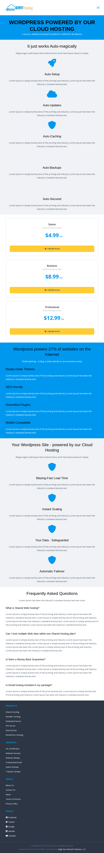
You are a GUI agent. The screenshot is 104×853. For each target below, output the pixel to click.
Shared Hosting (12, 712)
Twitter (11, 822)
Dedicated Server (13, 721)
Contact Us (10, 790)
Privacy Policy (12, 803)
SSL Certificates (12, 748)
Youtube (12, 835)
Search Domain (12, 767)
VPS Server (10, 725)
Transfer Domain (13, 771)
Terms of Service (13, 799)
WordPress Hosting (14, 735)
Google (11, 826)
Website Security (13, 753)
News (8, 794)
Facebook (12, 817)
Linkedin (11, 831)
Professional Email (14, 762)
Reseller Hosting (13, 716)
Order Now (53, 249)
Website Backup (13, 758)
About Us (10, 785)
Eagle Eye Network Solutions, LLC (72, 849)
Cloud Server (11, 730)
